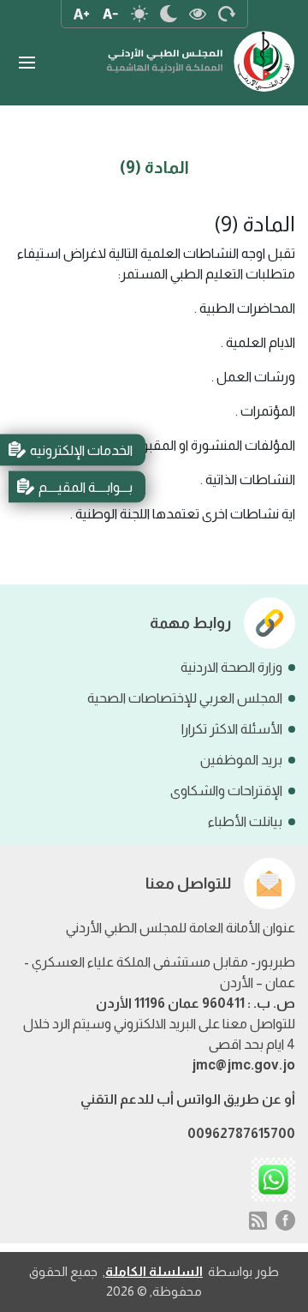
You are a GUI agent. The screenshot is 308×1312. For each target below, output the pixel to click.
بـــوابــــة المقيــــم (85, 486)
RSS (258, 1220)
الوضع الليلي (168, 13)
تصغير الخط (110, 13)
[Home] (201, 53)
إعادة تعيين (226, 13)
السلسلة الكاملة (154, 1271)
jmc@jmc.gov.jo (243, 1064)
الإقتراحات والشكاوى (226, 790)
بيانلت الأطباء (245, 821)
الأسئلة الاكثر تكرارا (231, 729)
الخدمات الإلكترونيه (81, 449)
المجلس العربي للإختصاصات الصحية (184, 698)
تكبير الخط (81, 13)
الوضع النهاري (139, 13)
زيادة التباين (197, 13)
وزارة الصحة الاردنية (231, 667)
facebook (285, 1220)
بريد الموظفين (241, 759)
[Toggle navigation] (26, 63)
